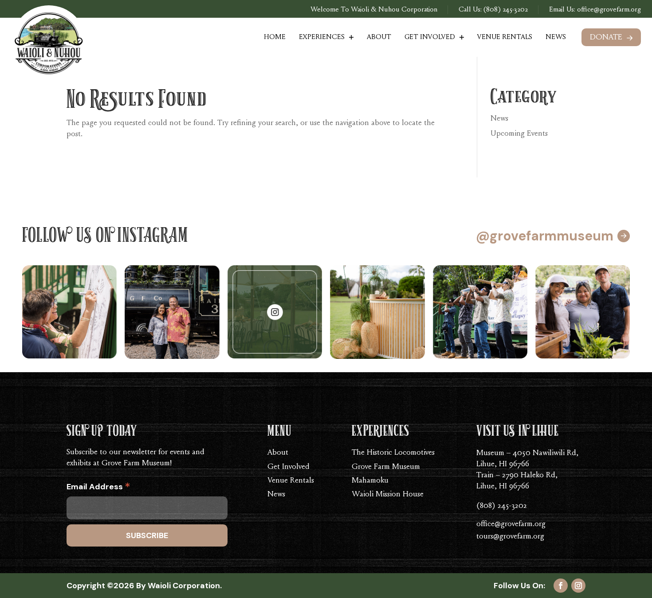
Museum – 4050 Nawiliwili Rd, (527, 453)
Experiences (322, 37)
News (556, 37)
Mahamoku (370, 481)
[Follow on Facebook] (561, 585)
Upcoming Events (519, 134)
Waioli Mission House (388, 495)
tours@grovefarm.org (510, 537)
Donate (606, 38)
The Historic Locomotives (393, 453)
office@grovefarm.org (608, 9)
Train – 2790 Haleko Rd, (517, 476)
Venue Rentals (504, 37)
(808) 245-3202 (505, 9)
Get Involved (430, 37)
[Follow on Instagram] (578, 585)
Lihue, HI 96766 (502, 464)
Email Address (98, 488)
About (379, 37)
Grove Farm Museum (386, 467)
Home (275, 37)
